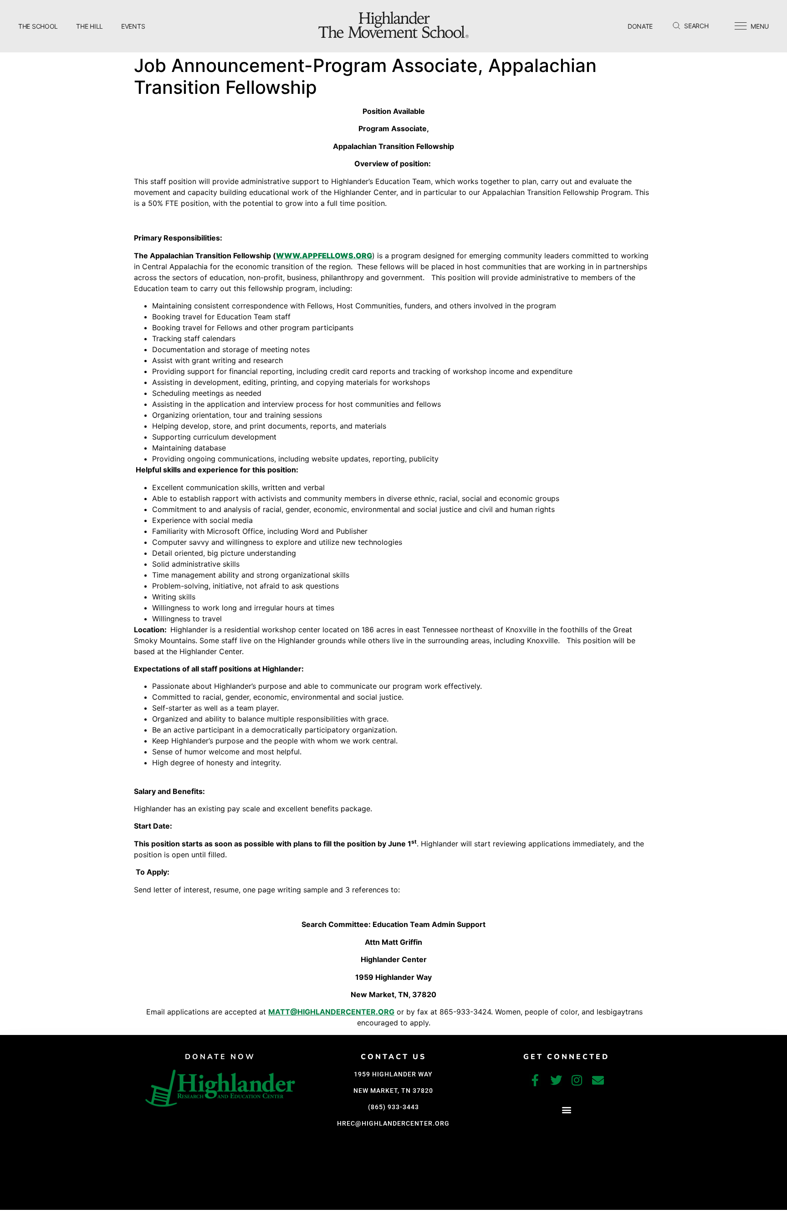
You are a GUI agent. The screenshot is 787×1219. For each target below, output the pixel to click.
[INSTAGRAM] (577, 1080)
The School (38, 26)
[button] (566, 1109)
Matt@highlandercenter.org (331, 1011)
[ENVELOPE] (598, 1080)
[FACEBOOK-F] (535, 1080)
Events (133, 26)
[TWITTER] (556, 1080)
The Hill (89, 26)
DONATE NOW (220, 1057)
